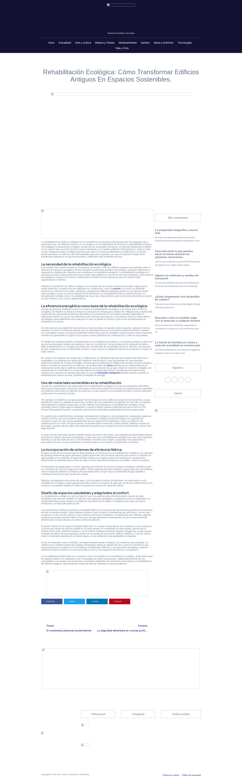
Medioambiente (128, 42)
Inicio (51, 42)
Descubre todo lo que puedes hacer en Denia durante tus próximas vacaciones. (174, 254)
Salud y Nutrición (164, 42)
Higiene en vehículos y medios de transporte (176, 277)
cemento (116, 288)
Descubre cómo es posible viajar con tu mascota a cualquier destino (177, 319)
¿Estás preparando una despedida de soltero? (177, 298)
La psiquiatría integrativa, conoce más (176, 231)
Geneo (110, 365)
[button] (198, 19)
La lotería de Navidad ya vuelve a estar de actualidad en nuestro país (177, 344)
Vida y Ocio (122, 48)
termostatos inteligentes (108, 373)
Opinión (145, 42)
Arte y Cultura (83, 42)
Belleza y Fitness (105, 42)
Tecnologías (185, 42)
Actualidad (65, 42)
